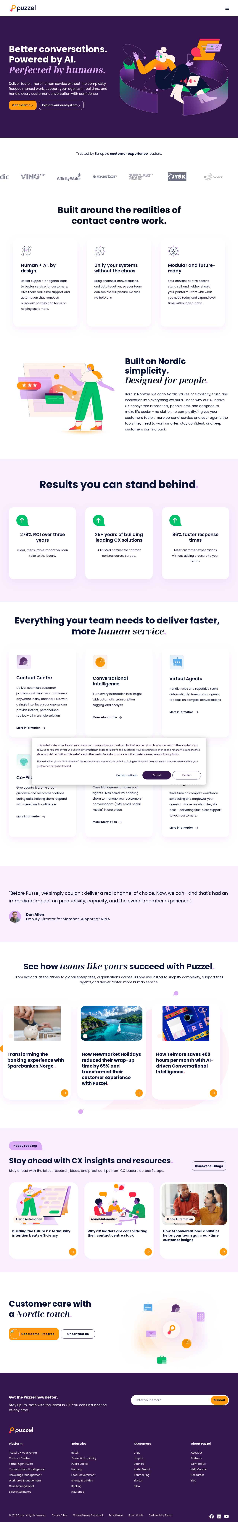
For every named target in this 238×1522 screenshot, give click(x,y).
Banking (76, 1486)
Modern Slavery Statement (88, 1515)
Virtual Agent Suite (21, 1463)
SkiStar (138, 1480)
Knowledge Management (25, 1475)
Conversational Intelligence (26, 1469)
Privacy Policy (59, 1515)
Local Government (83, 1475)
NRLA (137, 1486)
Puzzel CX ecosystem (23, 1452)
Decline (186, 775)
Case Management (21, 1486)
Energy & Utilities (82, 1480)
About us (196, 1452)
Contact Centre (19, 1458)
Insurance (77, 1491)
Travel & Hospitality (83, 1458)
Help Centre (198, 1469)
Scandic (139, 1463)
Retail (74, 1452)
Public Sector (79, 1463)
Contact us (198, 1463)
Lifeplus (139, 1458)
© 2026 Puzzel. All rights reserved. (27, 1515)
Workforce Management (25, 1480)
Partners (196, 1458)
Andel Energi (142, 1469)
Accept (156, 775)
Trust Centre (116, 1515)
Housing (76, 1469)
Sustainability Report (160, 1515)
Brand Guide (135, 1515)
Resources (197, 1475)
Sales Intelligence (20, 1491)
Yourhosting (141, 1475)
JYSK (137, 1452)
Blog (193, 1480)
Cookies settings (126, 775)
